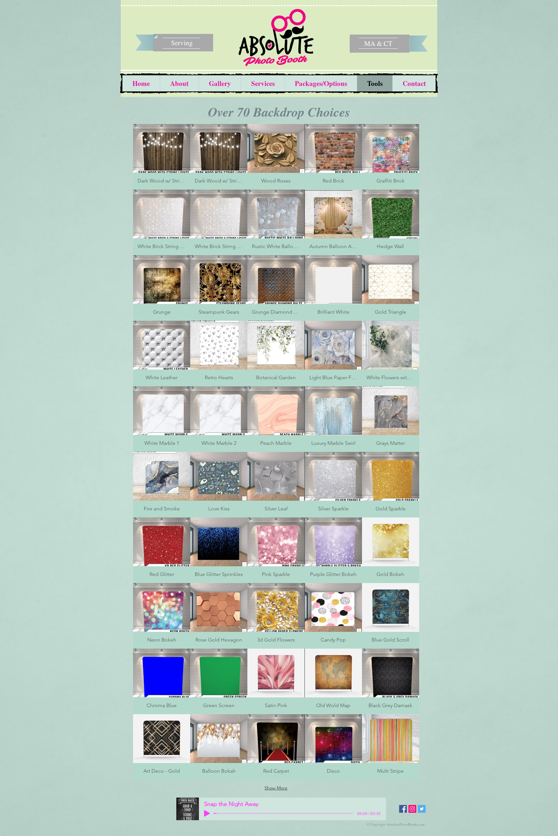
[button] (161, 157)
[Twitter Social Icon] (422, 809)
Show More (275, 788)
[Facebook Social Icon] (403, 809)
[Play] (207, 813)
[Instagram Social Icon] (412, 809)
